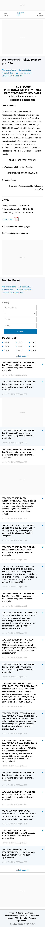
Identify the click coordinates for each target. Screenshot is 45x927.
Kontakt (23, 918)
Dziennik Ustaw (25, 70)
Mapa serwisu (21, 921)
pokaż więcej (21, 870)
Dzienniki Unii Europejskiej (12, 76)
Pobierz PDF (7, 220)
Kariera (10, 918)
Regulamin (35, 915)
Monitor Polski (7, 73)
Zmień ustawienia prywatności (16, 915)
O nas (11, 913)
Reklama (32, 918)
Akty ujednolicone (9, 70)
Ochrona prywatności (25, 913)
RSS (16, 918)
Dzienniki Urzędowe (24, 73)
